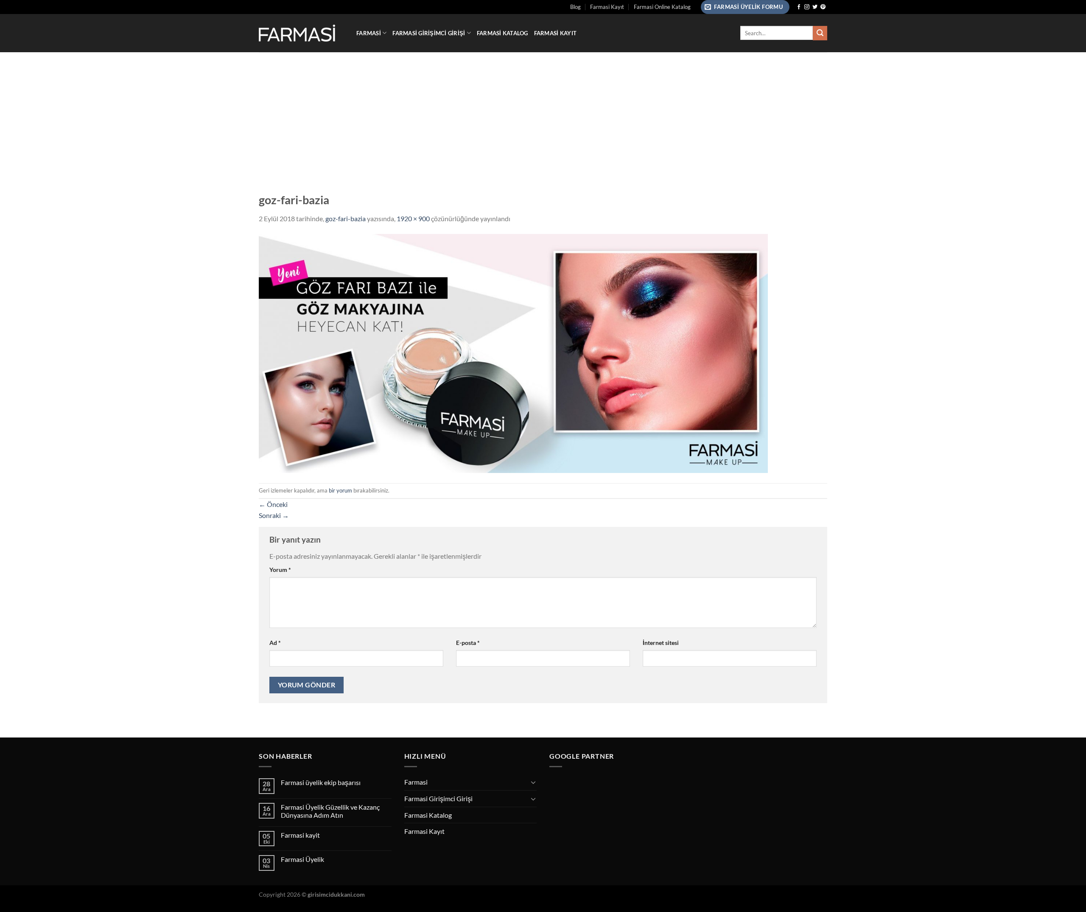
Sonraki (274, 515)
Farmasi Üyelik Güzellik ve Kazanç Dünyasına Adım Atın (330, 811)
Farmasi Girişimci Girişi (428, 33)
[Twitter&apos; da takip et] (814, 7)
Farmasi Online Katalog (662, 6)
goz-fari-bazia (345, 218)
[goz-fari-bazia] (513, 352)
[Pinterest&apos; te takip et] (823, 7)
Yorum (280, 569)
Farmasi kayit (300, 835)
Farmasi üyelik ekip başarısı (321, 782)
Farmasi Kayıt (607, 6)
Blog (575, 6)
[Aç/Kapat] (533, 782)
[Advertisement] (543, 115)
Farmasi (368, 33)
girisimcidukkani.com (336, 894)
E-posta (468, 642)
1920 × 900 (413, 218)
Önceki (273, 504)
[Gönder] (820, 33)
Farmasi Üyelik (302, 859)
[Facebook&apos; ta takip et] (798, 7)
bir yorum (340, 490)
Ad (275, 642)
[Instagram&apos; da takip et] (806, 7)
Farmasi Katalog (502, 33)
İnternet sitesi (661, 642)
